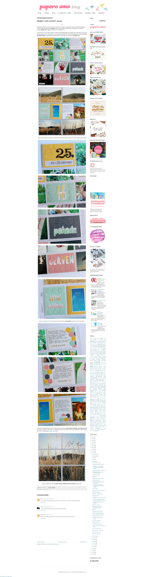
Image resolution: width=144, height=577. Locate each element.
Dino (94, 356)
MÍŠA (101, 379)
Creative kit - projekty (99, 349)
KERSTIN (99, 369)
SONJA (100, 411)
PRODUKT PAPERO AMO (97, 494)
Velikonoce (92, 426)
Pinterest (92, 393)
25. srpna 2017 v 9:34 (48, 506)
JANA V (101, 366)
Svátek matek (97, 416)
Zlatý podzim (96, 430)
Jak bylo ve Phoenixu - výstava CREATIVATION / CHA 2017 (101, 280)
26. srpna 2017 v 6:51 (48, 514)
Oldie (93, 386)
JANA (91, 366)
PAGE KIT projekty (96, 505)
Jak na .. (100, 365)
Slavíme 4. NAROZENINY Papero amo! (100, 324)
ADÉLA (101, 338)
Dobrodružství (99, 356)
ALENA (92, 341)
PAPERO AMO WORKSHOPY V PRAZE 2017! (98, 482)
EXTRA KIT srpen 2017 (96, 534)
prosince (94, 454)
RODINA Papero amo (97, 405)
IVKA (97, 365)
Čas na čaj (100, 351)
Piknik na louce (102, 392)
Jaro (95, 367)
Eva (92, 357)
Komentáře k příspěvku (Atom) (52, 544)
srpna (93, 461)
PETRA (91, 392)
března (94, 543)
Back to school (95, 344)
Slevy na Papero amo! (96, 528)
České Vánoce (100, 352)
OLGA (98, 386)
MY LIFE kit (100, 381)
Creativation (100, 348)
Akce (96, 339)
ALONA (97, 341)
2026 (92, 437)
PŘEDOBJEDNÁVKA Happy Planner (97, 502)
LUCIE (104, 375)
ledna (93, 546)
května (93, 539)
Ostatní (96, 387)
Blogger (84, 572)
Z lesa (104, 428)
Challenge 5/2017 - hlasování (101, 290)
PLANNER (96, 394)
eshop (46, 13)
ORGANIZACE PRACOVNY (97, 511)
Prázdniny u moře (95, 398)
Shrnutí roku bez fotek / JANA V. (98, 490)
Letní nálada (95, 373)
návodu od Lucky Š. (53, 431)
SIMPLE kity (97, 410)
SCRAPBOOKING (94, 407)
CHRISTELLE (104, 362)
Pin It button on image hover (6, 576)
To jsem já (103, 419)
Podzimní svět (99, 395)
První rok (99, 402)
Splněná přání (93, 413)
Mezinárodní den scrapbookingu (98, 377)
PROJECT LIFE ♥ (95, 400)
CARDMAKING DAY (96, 480)
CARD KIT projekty (96, 492)
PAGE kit (100, 387)
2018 (92, 451)
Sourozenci (104, 411)
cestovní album (92, 348)
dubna (93, 541)
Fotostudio (98, 359)
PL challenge (97, 393)
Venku (96, 427)
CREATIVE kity (93, 351)
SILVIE (91, 410)
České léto (94, 352)
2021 (92, 445)
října (93, 457)
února (93, 545)
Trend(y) (104, 420)
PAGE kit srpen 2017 (96, 532)
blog (39, 13)
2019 (92, 449)
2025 (92, 438)
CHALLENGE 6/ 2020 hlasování (101, 301)
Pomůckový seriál (102, 397)
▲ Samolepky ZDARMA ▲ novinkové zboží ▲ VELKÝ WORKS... (98, 486)
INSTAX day (103, 363)
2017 (92, 452)
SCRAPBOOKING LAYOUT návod (97, 518)
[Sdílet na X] (51, 487)
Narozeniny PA (98, 383)
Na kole (99, 382)
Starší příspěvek (83, 542)
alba (99, 339)
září (93, 459)
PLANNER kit (92, 395)
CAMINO (91, 346)
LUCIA (100, 375)
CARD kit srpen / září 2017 (97, 530)
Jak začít (104, 364)
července (94, 536)
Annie (41, 514)
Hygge (91, 362)
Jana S (41, 498)
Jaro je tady (99, 368)
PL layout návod (45, 489)
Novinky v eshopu (98, 385)
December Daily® (98, 353)
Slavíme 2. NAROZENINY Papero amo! (100, 313)
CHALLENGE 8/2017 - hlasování (98, 470)
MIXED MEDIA (93, 381)
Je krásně (104, 367)
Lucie (41, 506)
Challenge (97, 362)
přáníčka (104, 402)
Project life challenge (96, 401)
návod (91, 385)
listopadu (94, 456)
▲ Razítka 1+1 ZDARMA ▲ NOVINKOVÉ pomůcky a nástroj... (97, 467)
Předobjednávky (93, 403)
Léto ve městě (95, 375)
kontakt (101, 13)
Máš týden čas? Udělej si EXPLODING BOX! (97, 507)
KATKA (95, 369)
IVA (94, 365)
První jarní (95, 402)
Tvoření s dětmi (93, 421)
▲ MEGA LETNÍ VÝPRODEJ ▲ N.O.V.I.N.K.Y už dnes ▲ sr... (98, 513)
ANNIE (104, 341)
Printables (104, 398)
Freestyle (103, 359)
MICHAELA (100, 377)
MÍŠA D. (104, 379)
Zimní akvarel (100, 429)
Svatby (93, 416)
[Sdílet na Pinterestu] (54, 487)
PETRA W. (96, 392)
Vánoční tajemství (94, 425)
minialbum (92, 379)
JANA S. (96, 366)
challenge (78, 13)
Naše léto (104, 383)
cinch (96, 348)
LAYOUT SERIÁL (93, 372)
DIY (96, 356)
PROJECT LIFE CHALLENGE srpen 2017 (99, 526)
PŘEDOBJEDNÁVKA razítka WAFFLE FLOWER (97, 472)
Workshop (97, 428)
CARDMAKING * (102, 346)
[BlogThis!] (50, 487)
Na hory (95, 382)
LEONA (101, 372)
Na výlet (104, 382)
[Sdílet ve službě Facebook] (53, 487)
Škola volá (99, 417)
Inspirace (92, 363)
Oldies (95, 386)
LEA (40, 489)
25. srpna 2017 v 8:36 (48, 498)
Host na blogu (102, 360)
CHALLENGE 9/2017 (96, 463)
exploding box (96, 357)
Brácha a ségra (102, 345)
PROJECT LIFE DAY (96, 522)
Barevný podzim (95, 345)
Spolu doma (100, 413)
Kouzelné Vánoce (99, 370)
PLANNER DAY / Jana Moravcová (99, 497)
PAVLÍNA (103, 390)
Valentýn (104, 422)
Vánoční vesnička (102, 425)
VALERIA (92, 424)
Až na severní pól (94, 343)
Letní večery (100, 373)
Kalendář (92, 369)
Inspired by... (97, 363)
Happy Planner (93, 360)
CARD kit (95, 346)
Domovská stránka (62, 542)
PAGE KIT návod (95, 495)
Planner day (103, 394)
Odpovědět (42, 502)
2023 (92, 442)
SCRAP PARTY (103, 406)
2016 (92, 548)
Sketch (96, 411)
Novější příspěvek (41, 542)
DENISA (104, 353)
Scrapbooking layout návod (99, 409)
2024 (92, 440)
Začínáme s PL (93, 429)
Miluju (104, 377)
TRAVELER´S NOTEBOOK (95, 420)
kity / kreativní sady (61, 13)
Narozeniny (92, 383)
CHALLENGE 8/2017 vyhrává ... (98, 464)
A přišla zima (96, 338)
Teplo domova (96, 419)
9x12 (91, 338)
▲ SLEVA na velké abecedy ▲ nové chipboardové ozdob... (99, 500)
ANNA (100, 341)
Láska (105, 370)
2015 (92, 550)
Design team (100, 355)
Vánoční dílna (103, 424)
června (93, 537)
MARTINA (92, 376)
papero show (98, 390)
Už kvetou (94, 423)
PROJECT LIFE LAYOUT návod (98, 478)
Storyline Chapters (97, 414)
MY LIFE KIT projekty (96, 520)
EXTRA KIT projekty (96, 475)
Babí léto (101, 343)
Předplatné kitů (100, 403)
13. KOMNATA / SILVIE (96, 524)
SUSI (91, 416)
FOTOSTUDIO (95, 488)
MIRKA (97, 379)
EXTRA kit (101, 357)
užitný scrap (99, 423)
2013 (92, 554)
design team (90, 13)
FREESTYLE (94, 476)
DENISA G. (93, 355)
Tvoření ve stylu (101, 421)
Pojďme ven (96, 397)
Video (100, 427)
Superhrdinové (103, 414)
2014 (92, 552)
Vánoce (97, 424)
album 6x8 (103, 339)
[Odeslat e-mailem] (49, 487)
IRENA (91, 365)
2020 (92, 447)
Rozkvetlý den (97, 406)
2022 (92, 444)
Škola (96, 417)
